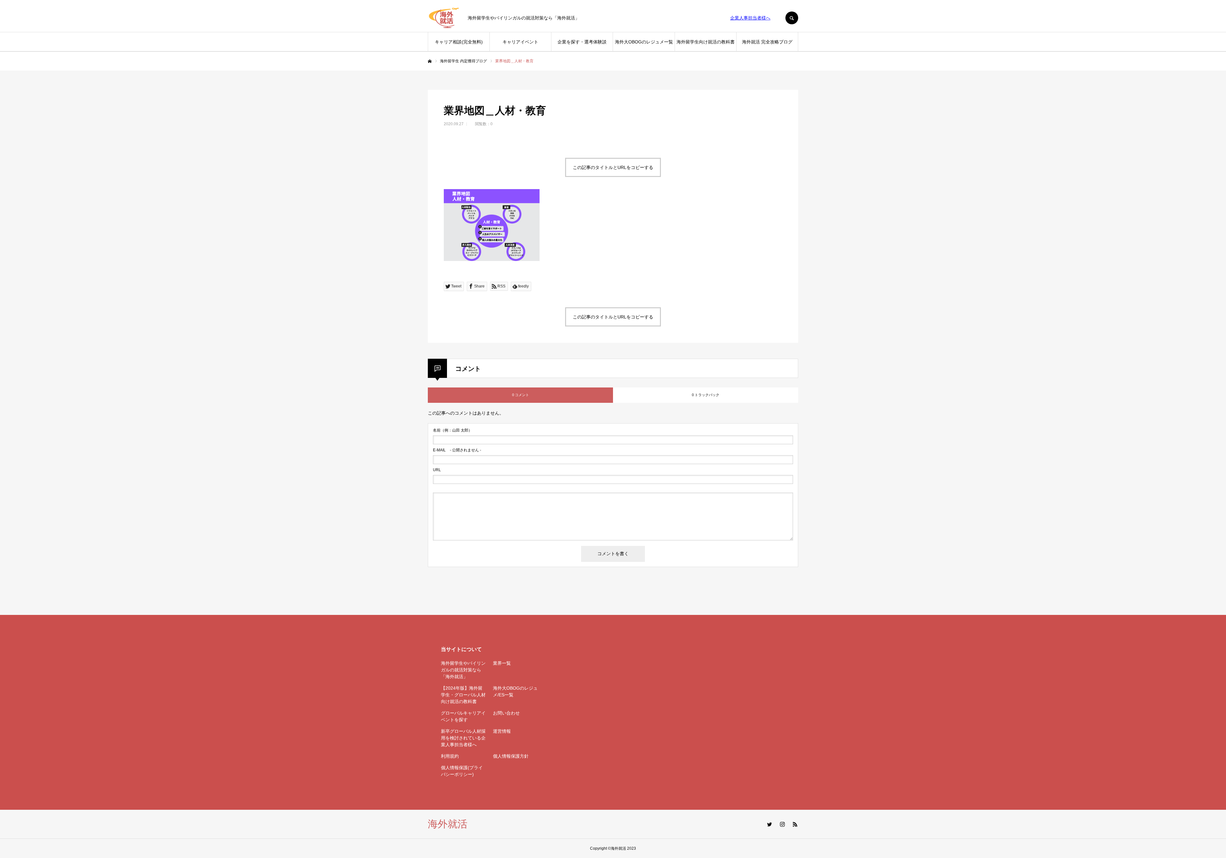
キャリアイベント (520, 41)
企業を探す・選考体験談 (582, 41)
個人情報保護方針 (511, 756)
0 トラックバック (705, 395)
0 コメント (520, 395)
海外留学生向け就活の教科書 (706, 41)
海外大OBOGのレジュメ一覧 (644, 41)
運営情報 (502, 731)
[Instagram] (782, 824)
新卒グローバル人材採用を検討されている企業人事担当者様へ (463, 738)
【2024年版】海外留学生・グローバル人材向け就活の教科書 (463, 695)
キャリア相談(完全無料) (459, 41)
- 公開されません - (457, 450)
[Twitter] (769, 824)
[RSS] (795, 824)
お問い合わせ (506, 713)
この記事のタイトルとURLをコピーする (613, 167)
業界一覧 (502, 663)
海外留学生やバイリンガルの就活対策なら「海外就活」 (463, 670)
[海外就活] (444, 18)
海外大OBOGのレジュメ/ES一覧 (515, 691)
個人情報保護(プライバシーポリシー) (462, 771)
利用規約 (450, 756)
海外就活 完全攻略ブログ (767, 41)
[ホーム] (430, 61)
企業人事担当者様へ (750, 17)
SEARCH (791, 17)
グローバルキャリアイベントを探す (463, 716)
